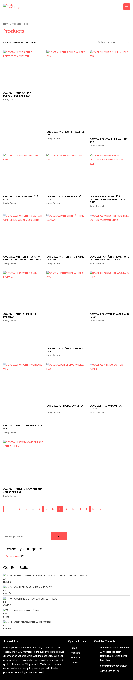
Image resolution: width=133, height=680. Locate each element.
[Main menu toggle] (126, 6)
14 (80, 509)
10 (53, 509)
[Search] (59, 536)
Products (16, 23)
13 (73, 509)
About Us (75, 657)
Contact (75, 662)
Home (6, 23)
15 (87, 509)
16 (93, 509)
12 (66, 509)
